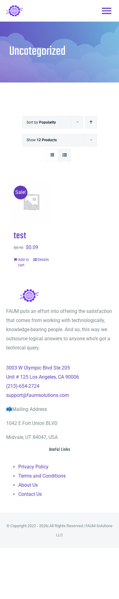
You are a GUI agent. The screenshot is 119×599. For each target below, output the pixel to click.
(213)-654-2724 (22, 386)
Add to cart (23, 262)
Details (43, 259)
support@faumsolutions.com (37, 395)
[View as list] (64, 155)
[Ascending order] (91, 122)
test (20, 236)
